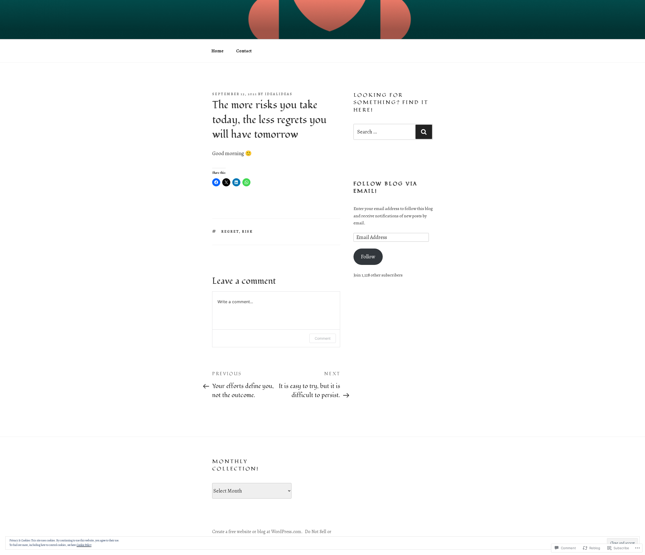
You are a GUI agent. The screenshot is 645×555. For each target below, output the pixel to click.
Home (217, 51)
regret (230, 231)
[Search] (423, 132)
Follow (368, 256)
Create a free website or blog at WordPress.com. (257, 532)
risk (247, 231)
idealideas (279, 93)
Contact (244, 51)
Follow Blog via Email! (385, 187)
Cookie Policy (84, 545)
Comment (323, 338)
